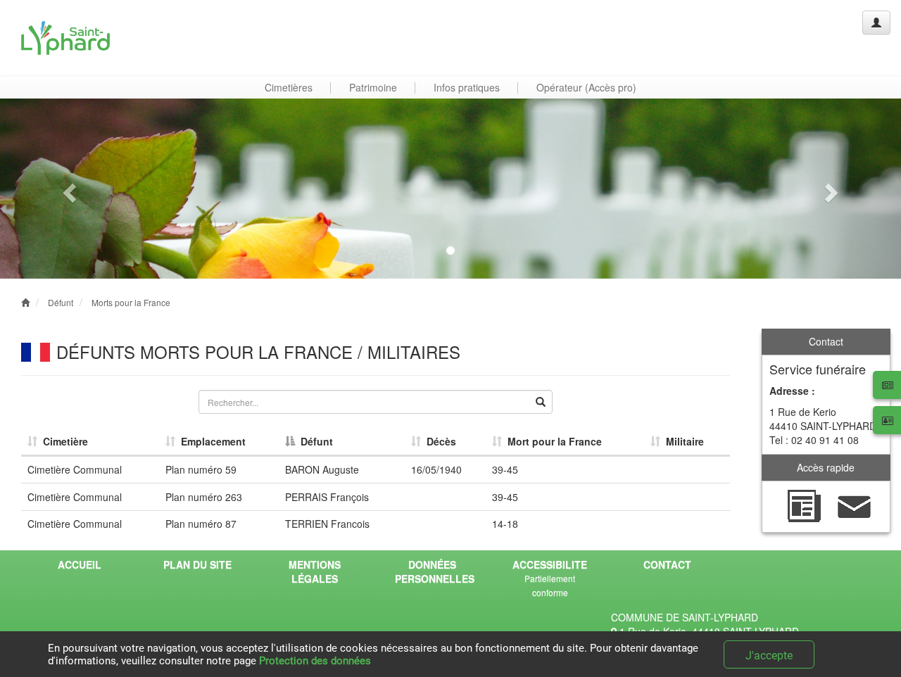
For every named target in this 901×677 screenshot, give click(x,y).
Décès (438, 441)
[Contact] (854, 505)
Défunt (60, 302)
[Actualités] (804, 505)
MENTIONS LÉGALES (315, 571)
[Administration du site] (876, 22)
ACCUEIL (79, 564)
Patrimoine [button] (373, 87)
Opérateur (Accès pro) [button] (586, 87)
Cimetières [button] (289, 87)
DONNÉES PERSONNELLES (434, 571)
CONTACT (667, 564)
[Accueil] (65, 38)
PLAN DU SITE (197, 564)
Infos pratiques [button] (467, 87)
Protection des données (315, 660)
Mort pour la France (552, 441)
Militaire (682, 441)
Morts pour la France (131, 302)
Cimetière (62, 441)
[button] (67, 189)
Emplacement (210, 441)
